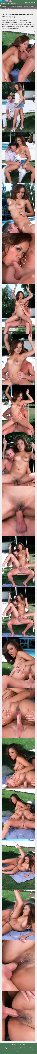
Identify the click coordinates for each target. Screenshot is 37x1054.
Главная (3, 6)
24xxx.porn (15, 1044)
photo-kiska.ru (16, 1048)
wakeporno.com (30, 2)
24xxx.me (13, 3)
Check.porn (22, 1044)
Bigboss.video (4, 3)
